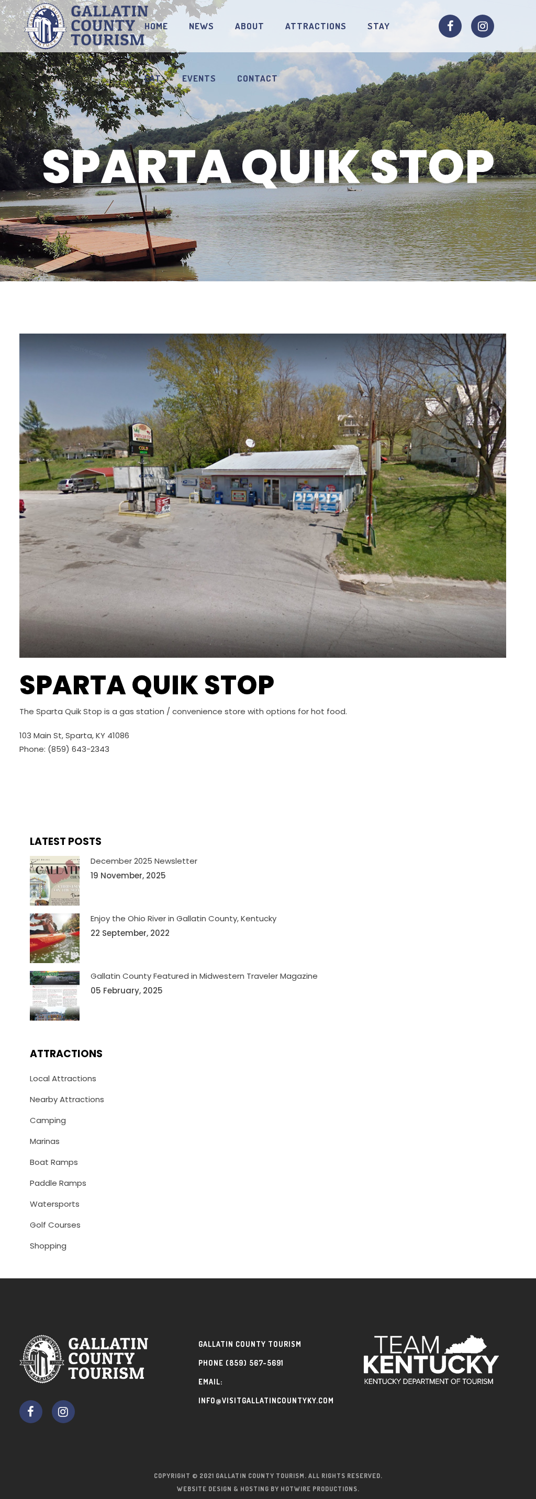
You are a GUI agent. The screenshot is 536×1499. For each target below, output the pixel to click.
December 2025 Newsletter (144, 860)
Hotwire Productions (319, 1489)
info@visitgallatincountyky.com (266, 1400)
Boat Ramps (54, 1162)
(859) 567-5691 (255, 1362)
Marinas (45, 1141)
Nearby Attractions (67, 1099)
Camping (48, 1120)
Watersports (55, 1203)
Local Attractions (63, 1078)
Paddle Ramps (58, 1182)
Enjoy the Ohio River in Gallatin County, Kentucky (183, 918)
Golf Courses (55, 1224)
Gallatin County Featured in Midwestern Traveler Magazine (204, 975)
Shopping (48, 1245)
